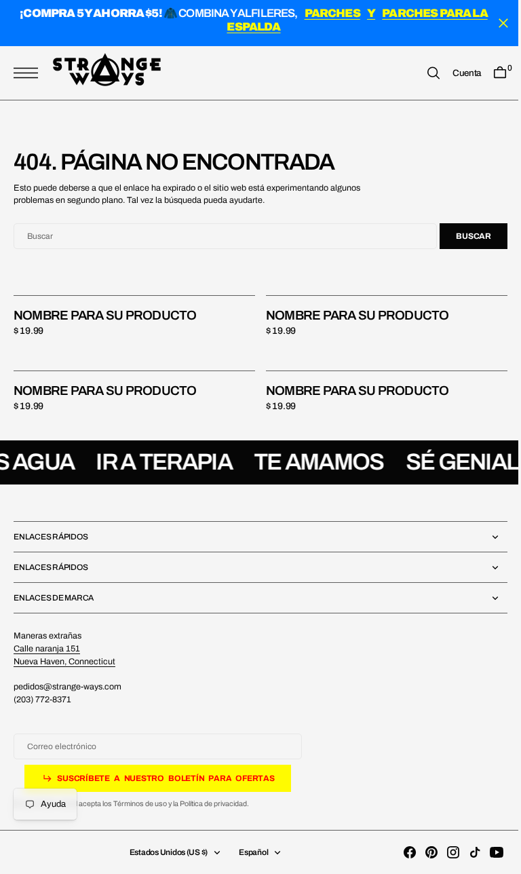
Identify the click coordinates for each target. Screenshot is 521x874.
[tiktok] (465, 852)
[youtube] (486, 852)
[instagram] (443, 852)
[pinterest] (421, 852)
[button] (29, 73)
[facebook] (399, 852)
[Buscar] (423, 73)
